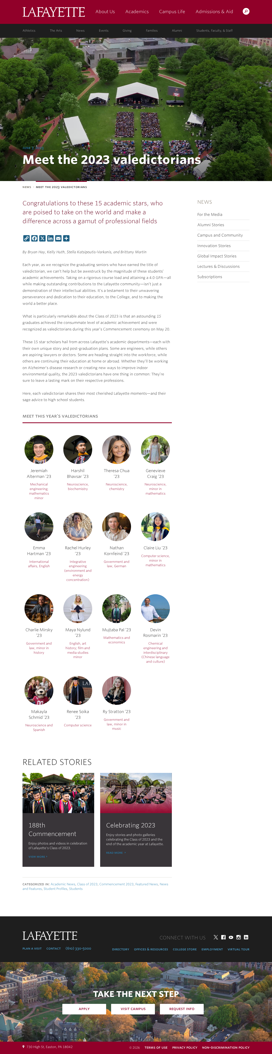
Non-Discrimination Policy (225, 1047)
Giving (127, 30)
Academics (137, 11)
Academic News (63, 884)
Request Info (182, 1008)
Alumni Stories (210, 225)
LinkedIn (246, 937)
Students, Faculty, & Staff (214, 30)
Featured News (146, 884)
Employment (212, 949)
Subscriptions (209, 277)
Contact (53, 948)
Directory (120, 949)
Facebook (223, 937)
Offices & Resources (151, 949)
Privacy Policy (184, 1047)
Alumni (177, 30)
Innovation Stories (214, 246)
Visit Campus (133, 1008)
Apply (84, 1008)
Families (152, 30)
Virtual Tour (238, 949)
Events (104, 30)
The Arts (56, 30)
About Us (105, 11)
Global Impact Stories (217, 256)
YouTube (231, 937)
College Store (185, 949)
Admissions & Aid (214, 11)
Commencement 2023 (116, 884)
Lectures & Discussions (218, 266)
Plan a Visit (32, 948)
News (80, 30)
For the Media (209, 214)
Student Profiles (55, 889)
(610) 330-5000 (78, 948)
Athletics (29, 30)
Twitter (215, 937)
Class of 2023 (87, 884)
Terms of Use (156, 1047)
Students (76, 889)
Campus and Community (220, 235)
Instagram (238, 937)
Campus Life (172, 11)
